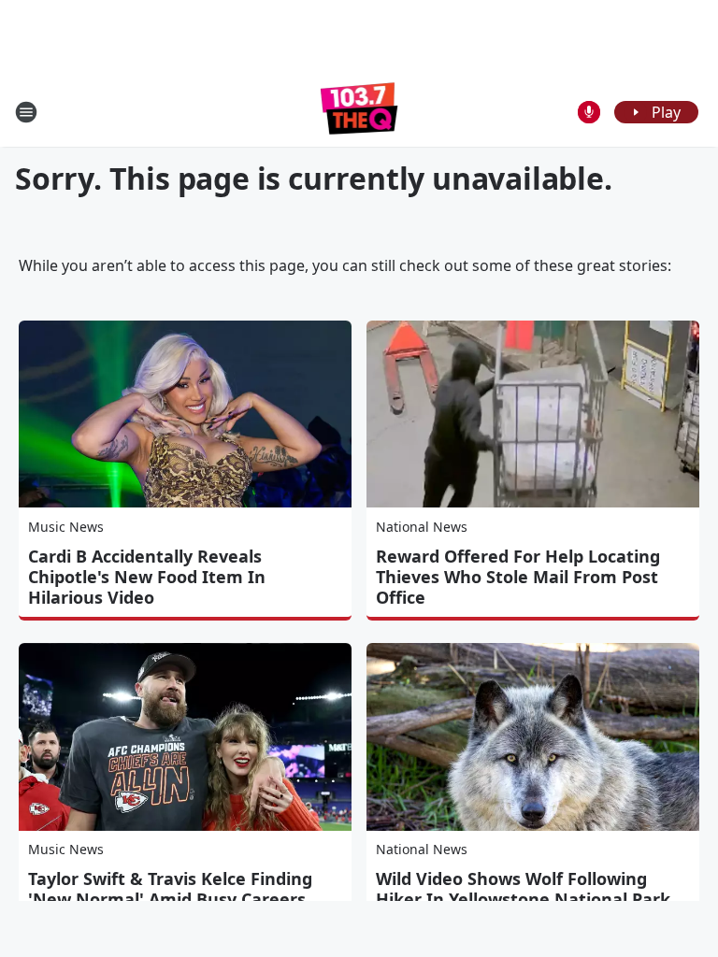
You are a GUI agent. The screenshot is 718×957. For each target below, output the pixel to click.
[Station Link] (359, 111)
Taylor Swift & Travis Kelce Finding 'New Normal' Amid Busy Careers (170, 888)
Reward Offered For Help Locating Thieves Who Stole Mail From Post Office (518, 576)
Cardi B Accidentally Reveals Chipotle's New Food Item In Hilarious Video (147, 576)
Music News (66, 527)
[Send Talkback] (589, 112)
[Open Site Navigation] (26, 112)
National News (421, 527)
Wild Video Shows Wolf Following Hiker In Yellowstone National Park (523, 888)
